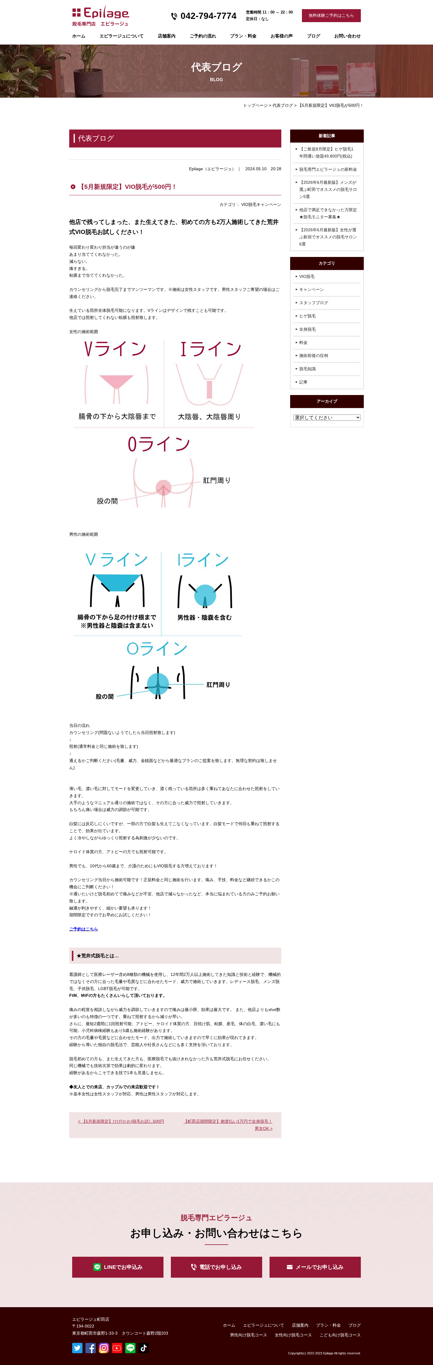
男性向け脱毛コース (248, 1335)
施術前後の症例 (313, 355)
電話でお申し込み (220, 1267)
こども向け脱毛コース (340, 1335)
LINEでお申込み (123, 1267)
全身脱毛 (307, 329)
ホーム (78, 35)
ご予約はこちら (83, 929)
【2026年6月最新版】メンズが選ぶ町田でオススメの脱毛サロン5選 (328, 189)
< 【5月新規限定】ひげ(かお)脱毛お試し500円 (121, 1121)
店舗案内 (167, 35)
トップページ (255, 105)
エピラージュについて (122, 35)
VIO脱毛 (307, 276)
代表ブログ (282, 105)
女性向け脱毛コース (293, 1335)
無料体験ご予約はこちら (331, 15)
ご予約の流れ (203, 35)
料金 (303, 342)
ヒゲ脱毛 (307, 316)
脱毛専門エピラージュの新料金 (328, 169)
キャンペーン (311, 289)
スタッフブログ (313, 302)
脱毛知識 (307, 368)
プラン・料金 (328, 1325)
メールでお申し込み (319, 1267)
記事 (303, 382)
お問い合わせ (347, 35)
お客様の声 (282, 35)
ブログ (313, 35)
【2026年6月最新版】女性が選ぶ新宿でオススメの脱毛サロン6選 (328, 236)
